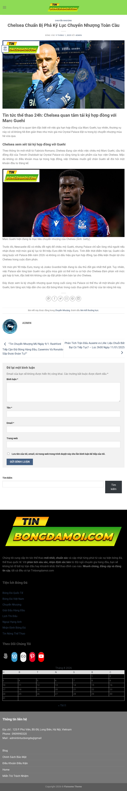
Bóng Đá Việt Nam (13, 598)
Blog (5, 750)
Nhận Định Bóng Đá (14, 627)
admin (79, 35)
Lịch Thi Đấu (9, 616)
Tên (9, 407)
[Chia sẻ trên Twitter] (60, 298)
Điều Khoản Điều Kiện (15, 763)
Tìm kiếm (7, 477)
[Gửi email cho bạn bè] (66, 298)
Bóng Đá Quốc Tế (12, 592)
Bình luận (12, 379)
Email (10, 423)
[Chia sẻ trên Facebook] (54, 298)
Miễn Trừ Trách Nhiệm (15, 776)
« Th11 (62, 705)
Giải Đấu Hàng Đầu (13, 610)
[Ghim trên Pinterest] (72, 298)
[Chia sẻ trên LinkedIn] (78, 298)
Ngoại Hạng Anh (12, 621)
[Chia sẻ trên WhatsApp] (48, 298)
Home (5, 769)
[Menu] (4, 7)
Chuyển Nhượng (63, 21)
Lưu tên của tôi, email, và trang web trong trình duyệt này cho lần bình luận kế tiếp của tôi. (58, 454)
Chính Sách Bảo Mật (14, 757)
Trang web (12, 438)
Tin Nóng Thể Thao (13, 633)
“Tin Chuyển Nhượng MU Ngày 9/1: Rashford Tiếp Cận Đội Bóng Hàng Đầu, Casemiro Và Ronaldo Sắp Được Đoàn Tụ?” (32, 349)
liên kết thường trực (89, 310)
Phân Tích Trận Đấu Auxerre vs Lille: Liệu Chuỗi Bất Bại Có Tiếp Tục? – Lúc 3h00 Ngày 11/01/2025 (95, 345)
